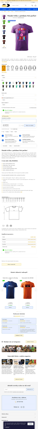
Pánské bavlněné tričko (32, 244)
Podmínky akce (7, 112)
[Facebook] (21, 407)
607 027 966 (32, 5)
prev (2, 290)
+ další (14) (4, 47)
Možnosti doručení (33, 107)
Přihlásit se (30, 389)
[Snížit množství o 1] (20, 125)
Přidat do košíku (29, 125)
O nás (2, 2)
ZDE (21, 192)
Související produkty (17, 145)
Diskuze (10, 145)
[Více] (35, 9)
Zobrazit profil (30, 341)
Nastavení (7, 427)
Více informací (4, 61)
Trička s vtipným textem (32, 239)
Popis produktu (5, 145)
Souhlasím (30, 423)
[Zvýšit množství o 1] (23, 125)
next (36, 290)
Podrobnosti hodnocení (21, 17)
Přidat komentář (11, 264)
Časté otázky (7, 2)
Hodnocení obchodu (19, 314)
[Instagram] (23, 407)
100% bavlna (33, 246)
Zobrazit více (19, 335)
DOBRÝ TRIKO (33, 236)
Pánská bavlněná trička (32, 241)
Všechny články (19, 379)
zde (5, 425)
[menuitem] (5, 9)
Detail (10, 307)
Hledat (25, 5)
